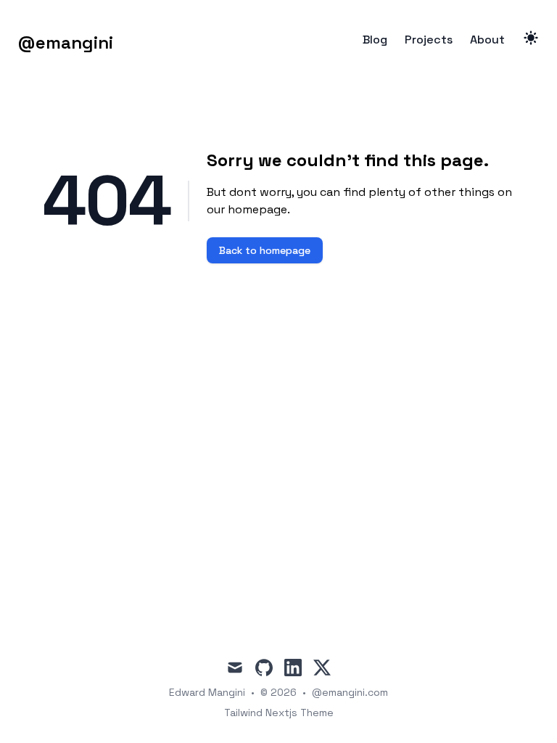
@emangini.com (350, 692)
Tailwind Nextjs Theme (279, 712)
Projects (429, 40)
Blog (375, 40)
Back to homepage (264, 250)
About (487, 40)
